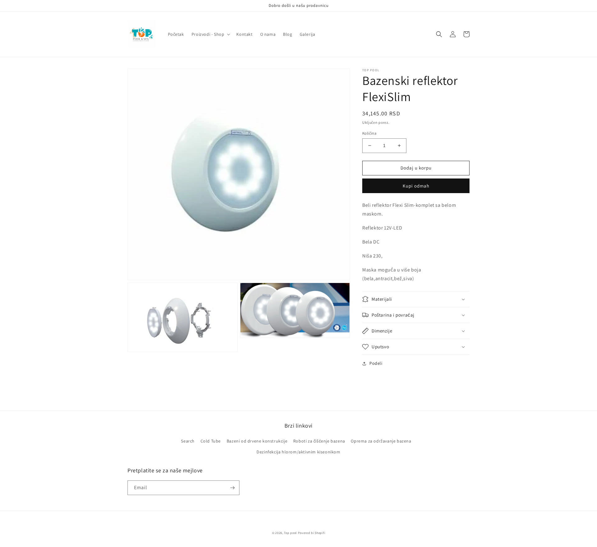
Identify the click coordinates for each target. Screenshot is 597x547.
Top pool (290, 533)
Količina (369, 133)
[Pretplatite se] (232, 487)
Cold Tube (211, 441)
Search (188, 441)
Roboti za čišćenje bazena (319, 441)
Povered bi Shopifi (311, 533)
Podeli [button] (375, 363)
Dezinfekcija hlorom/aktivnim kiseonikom (298, 452)
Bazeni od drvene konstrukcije (257, 441)
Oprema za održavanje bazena (381, 441)
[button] (210, 34)
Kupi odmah (416, 186)
